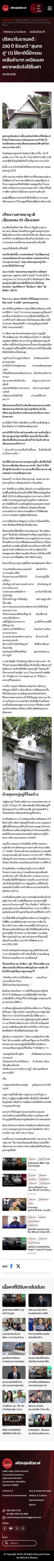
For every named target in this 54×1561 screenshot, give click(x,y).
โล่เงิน (31, 1203)
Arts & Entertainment (40, 1490)
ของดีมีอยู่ (32, 1179)
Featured (32, 1159)
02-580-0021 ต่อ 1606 (17, 1514)
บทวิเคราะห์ (33, 1183)
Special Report (34, 1221)
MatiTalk (42, 1217)
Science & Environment (14, 1495)
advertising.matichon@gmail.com (23, 1517)
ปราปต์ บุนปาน (45, 1183)
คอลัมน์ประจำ (37, 32)
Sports (32, 1504)
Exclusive (32, 1175)
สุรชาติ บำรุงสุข (44, 1159)
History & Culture (15, 32)
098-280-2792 (13, 1510)
